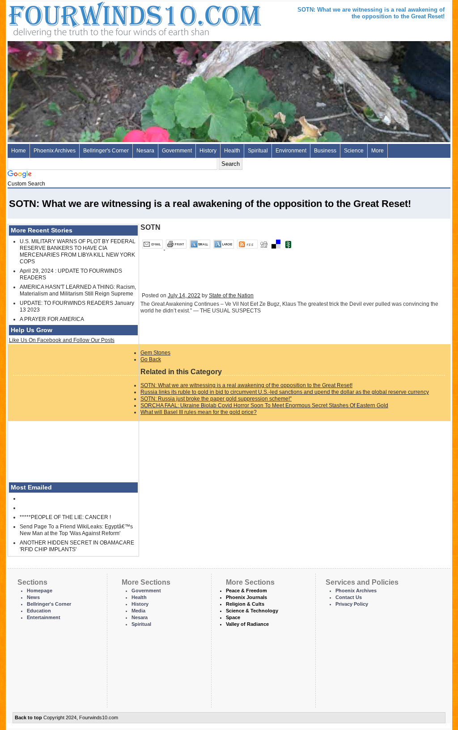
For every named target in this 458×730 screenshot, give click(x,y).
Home (18, 151)
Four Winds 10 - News (97, 18)
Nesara (145, 151)
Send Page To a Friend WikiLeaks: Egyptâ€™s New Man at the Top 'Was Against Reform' (76, 529)
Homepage (39, 590)
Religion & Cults (245, 604)
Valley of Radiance (247, 624)
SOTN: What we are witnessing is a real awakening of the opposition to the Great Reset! (246, 385)
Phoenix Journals (246, 597)
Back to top (28, 717)
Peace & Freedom (246, 590)
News (33, 597)
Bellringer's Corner (106, 151)
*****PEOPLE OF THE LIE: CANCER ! (65, 517)
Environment (291, 151)
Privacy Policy (351, 604)
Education (39, 610)
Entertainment (43, 617)
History (207, 151)
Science (354, 151)
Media (138, 610)
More (377, 151)
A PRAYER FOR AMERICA (52, 319)
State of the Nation (231, 295)
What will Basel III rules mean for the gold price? (198, 412)
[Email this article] (153, 247)
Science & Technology (252, 610)
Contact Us (348, 597)
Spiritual (258, 151)
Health (232, 151)
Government (177, 151)
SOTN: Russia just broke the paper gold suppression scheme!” (216, 399)
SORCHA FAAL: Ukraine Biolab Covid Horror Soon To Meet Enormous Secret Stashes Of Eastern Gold (264, 405)
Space (233, 617)
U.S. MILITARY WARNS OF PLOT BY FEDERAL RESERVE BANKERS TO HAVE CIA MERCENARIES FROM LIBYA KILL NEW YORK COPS (78, 251)
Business (325, 151)
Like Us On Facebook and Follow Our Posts (61, 340)
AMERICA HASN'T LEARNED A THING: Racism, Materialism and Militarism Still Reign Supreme (78, 290)
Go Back (150, 359)
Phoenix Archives (55, 151)
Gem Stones (155, 353)
